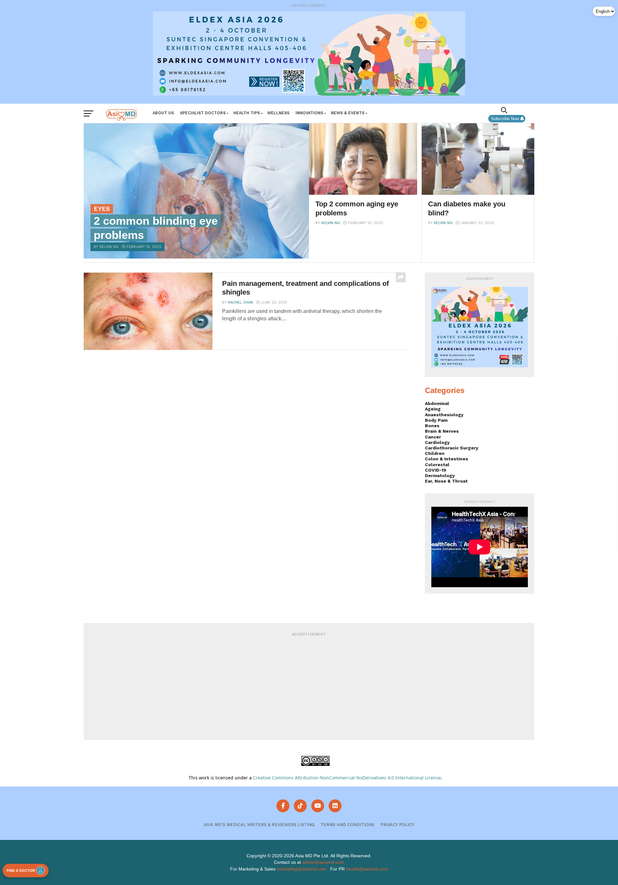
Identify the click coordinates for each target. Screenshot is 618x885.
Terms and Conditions (347, 824)
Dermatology (440, 475)
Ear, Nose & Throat (446, 481)
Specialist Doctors (203, 112)
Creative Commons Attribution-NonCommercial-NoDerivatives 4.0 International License (347, 778)
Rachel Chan (240, 302)
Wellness (278, 112)
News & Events (347, 112)
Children (435, 453)
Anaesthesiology (444, 414)
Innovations (309, 112)
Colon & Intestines (446, 458)
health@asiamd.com (367, 868)
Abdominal (437, 403)
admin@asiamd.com (323, 862)
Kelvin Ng (330, 223)
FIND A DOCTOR (20, 870)
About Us (163, 112)
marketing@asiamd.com (301, 868)
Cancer (433, 436)
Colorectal (437, 464)
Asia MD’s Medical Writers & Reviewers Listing (259, 824)
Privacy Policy (397, 824)
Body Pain (436, 420)
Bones (432, 425)
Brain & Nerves (442, 431)
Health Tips (246, 112)
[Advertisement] (309, 685)
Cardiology (437, 442)
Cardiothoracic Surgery (451, 447)
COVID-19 (435, 470)
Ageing (433, 408)
